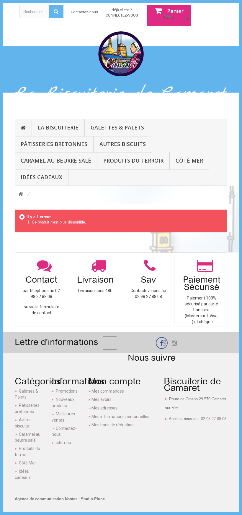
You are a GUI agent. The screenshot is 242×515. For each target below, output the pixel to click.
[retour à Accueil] (20, 194)
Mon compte (114, 381)
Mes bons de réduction (112, 424)
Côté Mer (27, 463)
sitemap (63, 442)
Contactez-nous (84, 12)
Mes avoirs (101, 399)
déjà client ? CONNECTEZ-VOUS (122, 12)
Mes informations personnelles (120, 416)
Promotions (67, 391)
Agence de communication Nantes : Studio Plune (60, 499)
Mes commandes (107, 391)
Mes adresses (104, 408)
